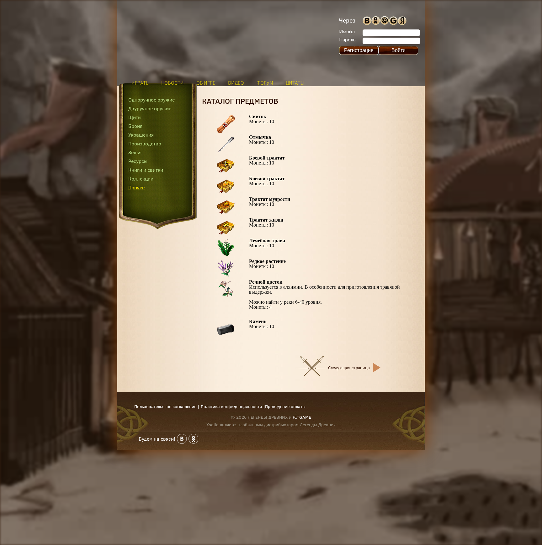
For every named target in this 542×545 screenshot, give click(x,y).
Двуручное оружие (149, 108)
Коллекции (140, 178)
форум (265, 82)
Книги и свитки (145, 169)
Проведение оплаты (285, 406)
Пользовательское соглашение (165, 406)
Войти (398, 50)
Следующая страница (349, 367)
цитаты (295, 82)
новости (172, 82)
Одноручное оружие (151, 99)
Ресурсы (137, 161)
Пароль (347, 40)
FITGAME (302, 417)
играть (140, 82)
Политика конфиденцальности (231, 406)
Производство (144, 143)
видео (236, 82)
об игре (205, 82)
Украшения (141, 134)
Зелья (134, 152)
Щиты (134, 117)
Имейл (347, 31)
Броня (135, 126)
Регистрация (359, 50)
